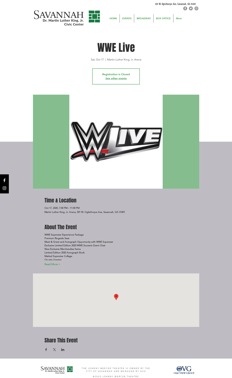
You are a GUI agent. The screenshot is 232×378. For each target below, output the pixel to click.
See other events (116, 78)
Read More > (52, 264)
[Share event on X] (54, 349)
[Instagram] (196, 8)
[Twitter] (191, 8)
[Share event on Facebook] (46, 349)
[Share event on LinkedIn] (62, 349)
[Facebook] (185, 8)
